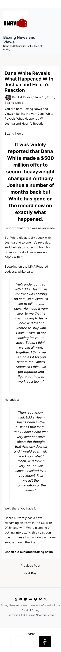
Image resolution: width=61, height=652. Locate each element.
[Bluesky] (40, 599)
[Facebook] (15, 599)
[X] (45, 599)
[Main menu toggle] (54, 31)
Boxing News (14, 102)
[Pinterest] (35, 599)
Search (30, 634)
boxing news (43, 552)
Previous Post (30, 565)
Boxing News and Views (19, 39)
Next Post (30, 573)
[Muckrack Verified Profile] (25, 599)
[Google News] (30, 599)
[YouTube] (20, 599)
